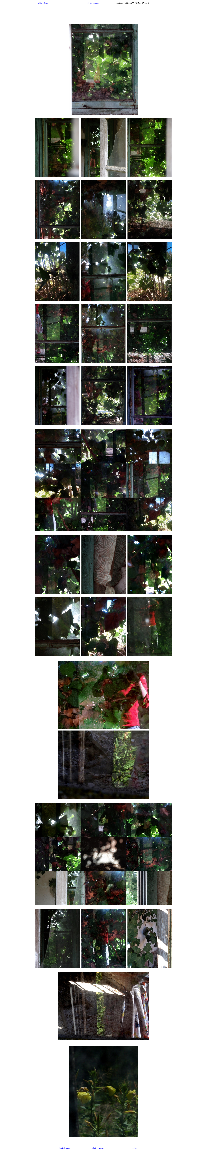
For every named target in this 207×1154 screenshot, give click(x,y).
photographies (90, 3)
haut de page (70, 1148)
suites (134, 1148)
